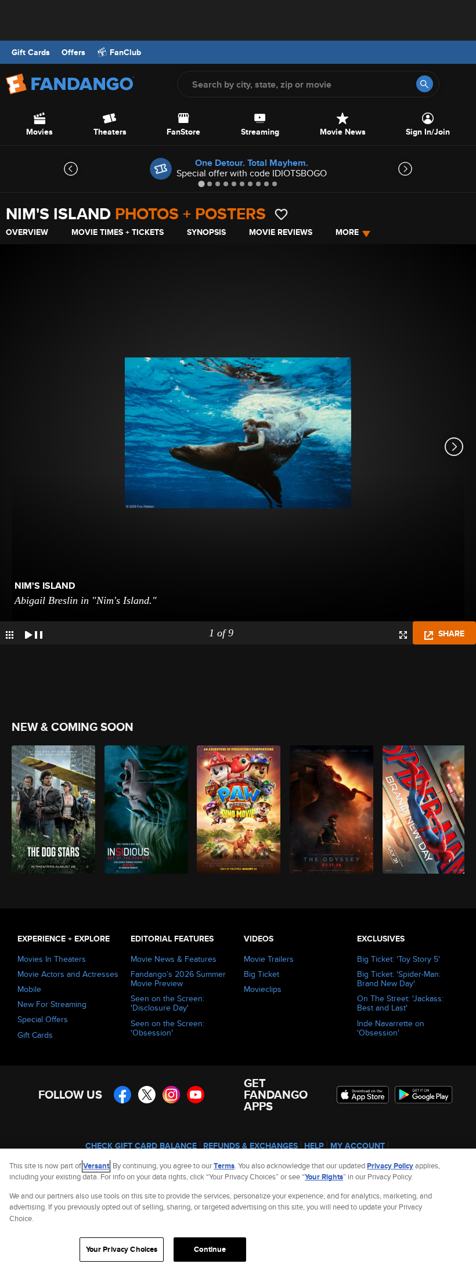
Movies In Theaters (51, 959)
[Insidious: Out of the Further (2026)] (144, 809)
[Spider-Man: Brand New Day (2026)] (422, 809)
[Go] (424, 83)
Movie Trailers (269, 959)
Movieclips (263, 989)
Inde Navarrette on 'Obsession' (390, 1027)
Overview (27, 232)
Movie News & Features (174, 959)
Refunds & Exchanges (250, 1145)
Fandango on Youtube (195, 1094)
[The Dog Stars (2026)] (51, 809)
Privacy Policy (390, 1165)
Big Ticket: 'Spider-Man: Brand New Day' (399, 978)
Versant (96, 1165)
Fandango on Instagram (171, 1094)
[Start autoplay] (33, 632)
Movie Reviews (280, 232)
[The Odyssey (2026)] (329, 809)
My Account (357, 1145)
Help (314, 1145)
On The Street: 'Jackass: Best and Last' (400, 1003)
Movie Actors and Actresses (67, 974)
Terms (224, 1165)
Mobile (29, 989)
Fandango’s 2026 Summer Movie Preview (178, 978)
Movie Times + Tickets (117, 232)
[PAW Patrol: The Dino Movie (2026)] (236, 809)
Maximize (403, 635)
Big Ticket (261, 974)
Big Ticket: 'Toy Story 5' (398, 959)
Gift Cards (31, 52)
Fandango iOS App (363, 1094)
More (347, 232)
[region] (238, 1210)
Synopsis (206, 232)
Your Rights (324, 1176)
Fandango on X (147, 1094)
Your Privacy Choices (122, 1249)
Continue (210, 1249)
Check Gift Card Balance (141, 1145)
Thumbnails (9, 635)
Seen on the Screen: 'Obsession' (167, 1027)
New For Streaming (51, 1004)
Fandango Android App (424, 1094)
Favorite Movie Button (281, 214)
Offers (73, 52)
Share (450, 633)
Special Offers (42, 1019)
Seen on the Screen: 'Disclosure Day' (167, 1003)
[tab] (201, 183)
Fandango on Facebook (122, 1094)
